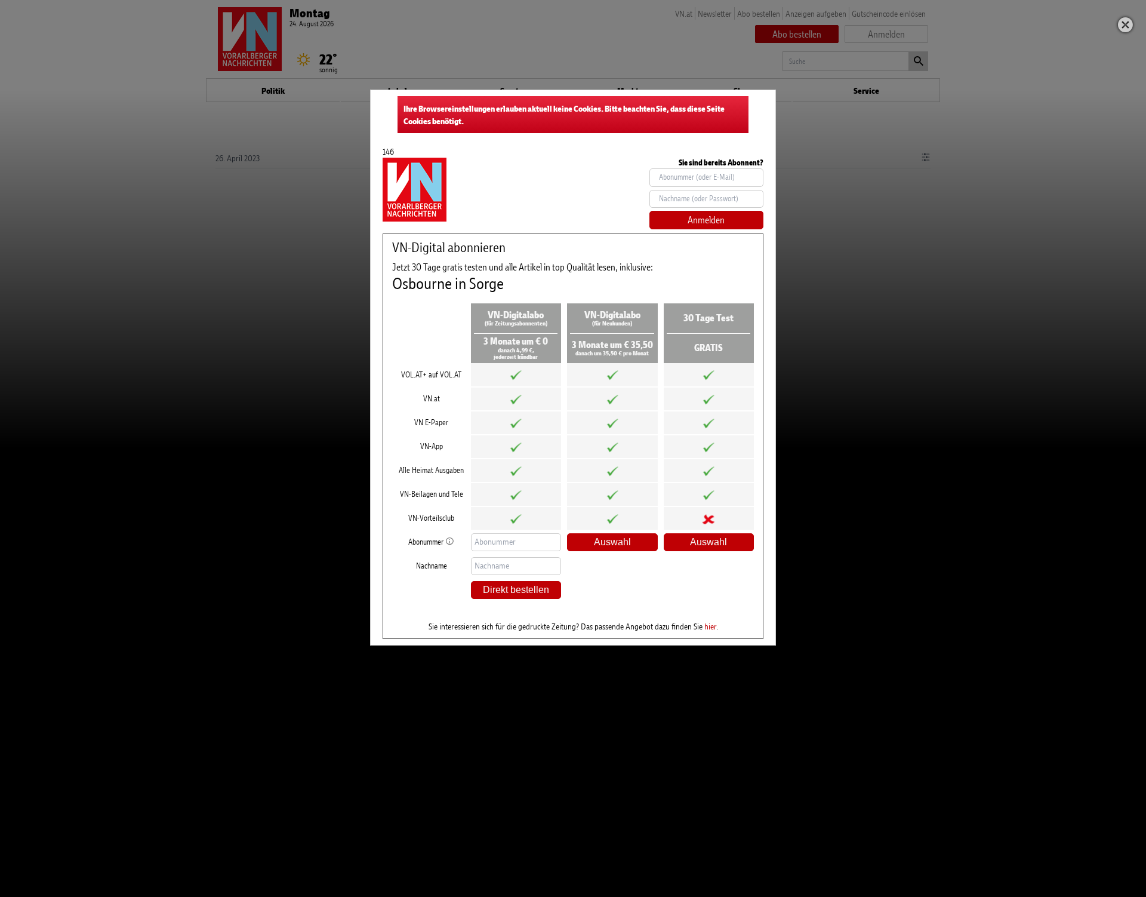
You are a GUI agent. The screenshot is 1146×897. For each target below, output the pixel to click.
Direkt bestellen (516, 590)
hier (710, 626)
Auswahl (612, 542)
